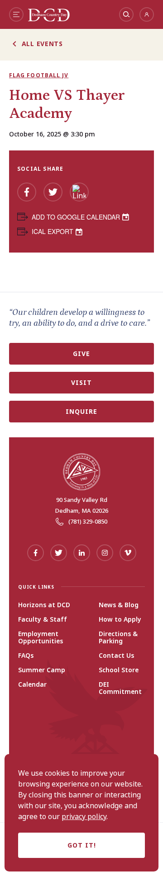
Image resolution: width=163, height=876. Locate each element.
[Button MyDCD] (146, 14)
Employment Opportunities (40, 637)
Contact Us (116, 655)
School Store (119, 670)
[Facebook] (26, 192)
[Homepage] (49, 19)
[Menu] (16, 14)
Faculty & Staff (42, 619)
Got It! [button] (81, 845)
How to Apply (120, 619)
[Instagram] (104, 552)
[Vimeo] (128, 552)
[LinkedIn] (79, 192)
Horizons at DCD (44, 605)
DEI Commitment (120, 688)
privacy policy (84, 816)
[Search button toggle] (126, 14)
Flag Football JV (38, 75)
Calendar (32, 684)
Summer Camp (41, 670)
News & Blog (119, 605)
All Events (42, 43)
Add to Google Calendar (76, 216)
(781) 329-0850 (87, 521)
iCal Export (52, 231)
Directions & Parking (118, 637)
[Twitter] (52, 192)
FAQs (26, 655)
